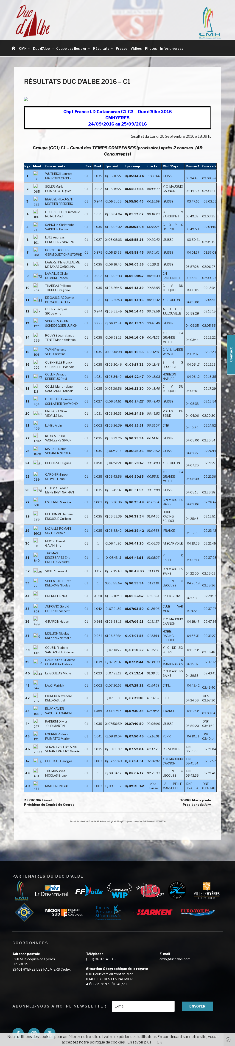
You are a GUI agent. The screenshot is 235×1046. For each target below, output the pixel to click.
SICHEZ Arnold (55, 533)
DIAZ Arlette (100, 821)
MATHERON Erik (56, 786)
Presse (121, 48)
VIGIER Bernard (56, 571)
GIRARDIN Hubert (57, 621)
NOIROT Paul (54, 216)
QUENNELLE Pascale (59, 367)
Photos (151, 48)
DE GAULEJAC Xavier (59, 297)
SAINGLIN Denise (56, 229)
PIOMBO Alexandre (58, 696)
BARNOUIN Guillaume (60, 660)
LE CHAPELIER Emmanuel (63, 212)
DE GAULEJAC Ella (57, 302)
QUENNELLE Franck (58, 362)
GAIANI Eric (53, 545)
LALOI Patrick (54, 685)
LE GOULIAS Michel (58, 673)
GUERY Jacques (56, 309)
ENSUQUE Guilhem (58, 518)
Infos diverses (171, 48)
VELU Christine (55, 354)
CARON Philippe (56, 474)
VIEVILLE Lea (54, 415)
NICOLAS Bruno (56, 775)
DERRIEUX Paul (56, 379)
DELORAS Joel (55, 700)
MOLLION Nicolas (57, 633)
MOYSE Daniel (55, 541)
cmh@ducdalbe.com (174, 959)
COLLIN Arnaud (55, 374)
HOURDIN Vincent (57, 611)
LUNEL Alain (53, 425)
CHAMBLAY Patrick (58, 664)
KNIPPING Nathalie (58, 638)
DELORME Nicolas (57, 585)
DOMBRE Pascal (56, 278)
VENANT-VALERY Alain (61, 747)
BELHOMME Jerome (59, 514)
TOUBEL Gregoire (57, 290)
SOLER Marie (54, 186)
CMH (23, 48)
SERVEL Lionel (55, 479)
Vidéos (136, 48)
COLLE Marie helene (59, 386)
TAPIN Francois (55, 349)
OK (159, 1042)
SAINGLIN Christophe (59, 225)
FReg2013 (121, 821)
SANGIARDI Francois (59, 391)
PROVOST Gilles (56, 411)
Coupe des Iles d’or (71, 48)
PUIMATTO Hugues (58, 191)
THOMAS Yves (55, 771)
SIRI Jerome (53, 313)
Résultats (101, 48)
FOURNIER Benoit (57, 734)
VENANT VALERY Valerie (62, 751)
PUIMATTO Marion (57, 738)
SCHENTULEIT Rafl (58, 581)
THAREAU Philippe (58, 286)
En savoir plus (139, 1042)
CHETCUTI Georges (58, 761)
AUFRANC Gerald (57, 606)
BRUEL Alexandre (57, 562)
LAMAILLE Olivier (57, 273)
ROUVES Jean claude (59, 335)
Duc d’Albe (41, 48)
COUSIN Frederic (56, 647)
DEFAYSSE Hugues (58, 463)
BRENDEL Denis (56, 596)
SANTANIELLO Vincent (60, 652)
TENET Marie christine (60, 340)
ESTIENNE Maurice (58, 502)
